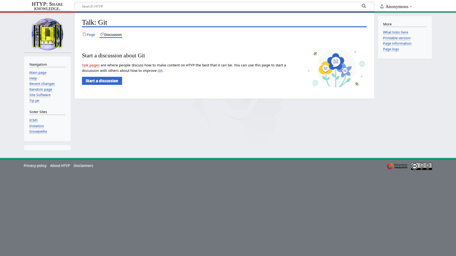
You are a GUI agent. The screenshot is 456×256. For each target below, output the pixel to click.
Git (160, 70)
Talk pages (91, 65)
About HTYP (60, 165)
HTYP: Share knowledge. (47, 6)
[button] (102, 81)
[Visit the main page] (47, 34)
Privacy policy (35, 165)
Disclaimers (83, 165)
